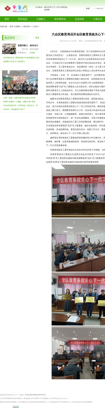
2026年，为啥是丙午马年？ (14, 109)
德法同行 (26, 26)
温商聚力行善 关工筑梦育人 (14, 61)
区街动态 (22, 19)
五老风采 (79, 19)
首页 (6, 19)
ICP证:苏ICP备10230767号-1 (35, 395)
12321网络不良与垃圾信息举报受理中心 (33, 402)
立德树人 (40, 19)
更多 (37, 38)
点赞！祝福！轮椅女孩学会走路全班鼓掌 (19, 98)
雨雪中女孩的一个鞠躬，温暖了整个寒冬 (19, 102)
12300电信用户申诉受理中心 (59, 402)
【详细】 (32, 53)
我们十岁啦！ (9, 92)
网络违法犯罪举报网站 (8, 402)
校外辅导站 (60, 19)
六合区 (35, 26)
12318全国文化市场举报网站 (82, 402)
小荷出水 (97, 19)
